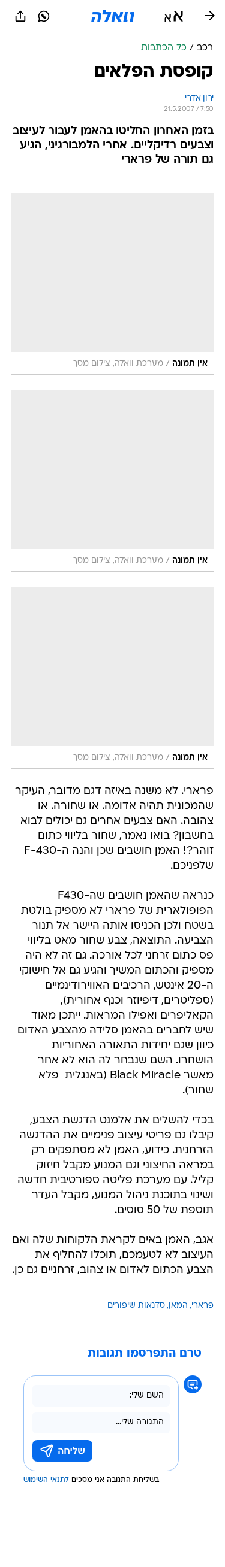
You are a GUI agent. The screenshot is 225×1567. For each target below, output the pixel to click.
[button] (173, 16)
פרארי (202, 1306)
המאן (178, 1306)
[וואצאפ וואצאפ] (44, 16)
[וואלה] (112, 16)
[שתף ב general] (20, 16)
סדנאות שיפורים (136, 1306)
